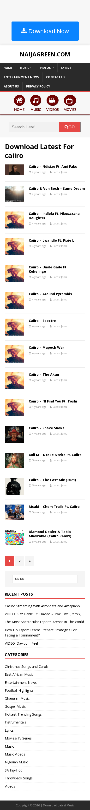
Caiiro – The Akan (44, 374)
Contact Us (55, 77)
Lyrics (66, 68)
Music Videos (15, 754)
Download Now (48, 31)
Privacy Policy (38, 86)
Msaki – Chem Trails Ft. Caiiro (54, 506)
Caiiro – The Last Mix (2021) (52, 480)
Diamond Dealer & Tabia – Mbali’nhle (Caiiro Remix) (51, 533)
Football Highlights (19, 690)
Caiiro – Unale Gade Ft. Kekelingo (48, 269)
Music (24, 68)
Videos (45, 68)
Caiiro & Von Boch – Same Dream (57, 188)
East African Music (19, 674)
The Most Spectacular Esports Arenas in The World (44, 622)
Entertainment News (21, 77)
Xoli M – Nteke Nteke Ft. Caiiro (55, 454)
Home (8, 68)
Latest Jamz (60, 172)
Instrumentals (15, 722)
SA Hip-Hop (14, 770)
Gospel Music (15, 706)
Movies (70, 110)
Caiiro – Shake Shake (47, 428)
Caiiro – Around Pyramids (50, 294)
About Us (11, 86)
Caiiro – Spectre (42, 320)
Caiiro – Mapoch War (46, 347)
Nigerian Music (16, 762)
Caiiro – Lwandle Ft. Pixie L (51, 240)
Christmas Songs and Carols (26, 666)
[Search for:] (45, 579)
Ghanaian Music (17, 698)
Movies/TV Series (18, 738)
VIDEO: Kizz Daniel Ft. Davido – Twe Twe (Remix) (43, 614)
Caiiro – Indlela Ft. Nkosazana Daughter (54, 215)
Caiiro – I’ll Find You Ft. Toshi (53, 401)
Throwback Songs (19, 778)
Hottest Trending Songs (23, 714)
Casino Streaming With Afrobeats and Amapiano (42, 606)
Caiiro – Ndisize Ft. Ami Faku (53, 166)
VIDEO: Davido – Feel (21, 643)
